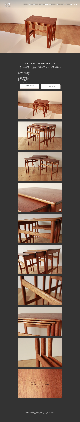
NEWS (26, 4)
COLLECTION (33, 4)
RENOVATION (43, 4)
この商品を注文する (51, 86)
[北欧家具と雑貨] (7, 4)
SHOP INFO (60, 4)
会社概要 (27, 412)
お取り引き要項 (32, 412)
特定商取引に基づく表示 (40, 412)
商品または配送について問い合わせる (29, 86)
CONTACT (69, 4)
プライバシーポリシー (50, 412)
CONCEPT (52, 4)
